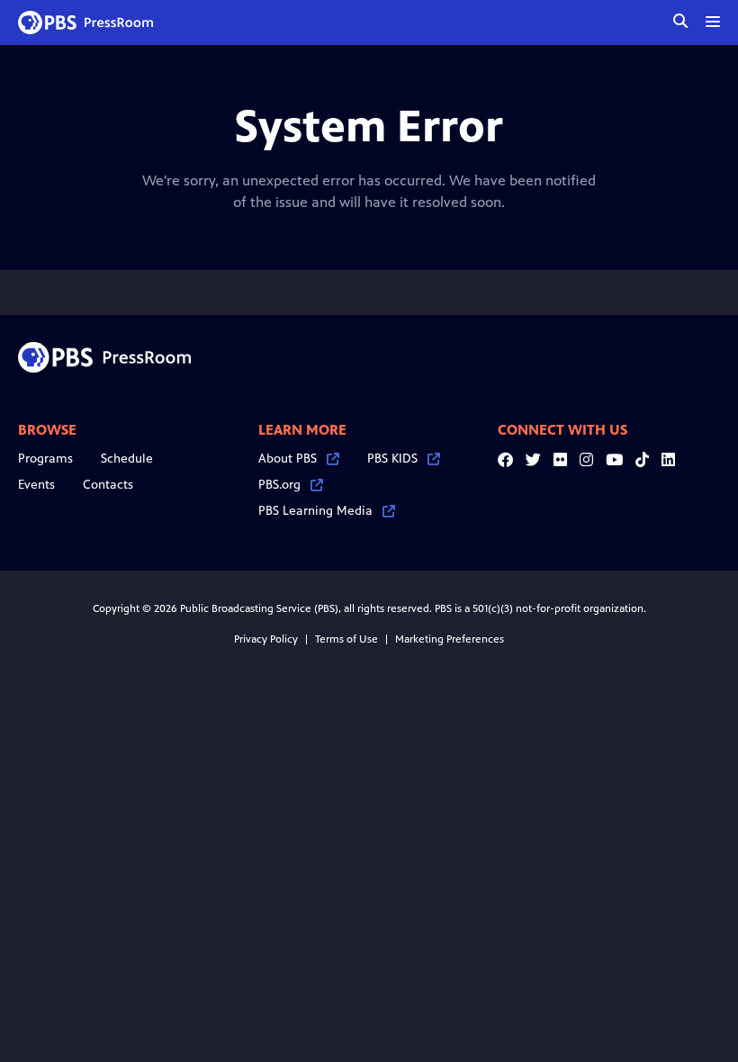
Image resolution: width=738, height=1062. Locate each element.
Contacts (108, 484)
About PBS (287, 458)
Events (36, 484)
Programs (45, 458)
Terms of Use (346, 639)
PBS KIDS (392, 458)
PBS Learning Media (315, 510)
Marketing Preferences (449, 639)
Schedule (127, 458)
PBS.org (279, 484)
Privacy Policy (266, 639)
